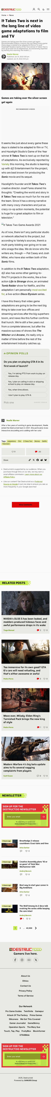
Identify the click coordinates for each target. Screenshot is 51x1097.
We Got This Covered (30, 1019)
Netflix (44, 441)
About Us (25, 976)
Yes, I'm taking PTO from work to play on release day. (26, 374)
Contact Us (25, 986)
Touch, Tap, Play (12, 1031)
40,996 (29, 928)
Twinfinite (28, 1011)
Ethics (25, 981)
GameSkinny (34, 1023)
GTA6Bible (24, 1035)
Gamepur (39, 1011)
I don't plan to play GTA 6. (19, 395)
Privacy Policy (32, 823)
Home (3, 15)
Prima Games (36, 1015)
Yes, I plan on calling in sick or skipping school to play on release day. (26, 382)
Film (19, 441)
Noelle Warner (12, 54)
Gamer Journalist (18, 1023)
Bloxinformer (39, 1031)
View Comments (25, 504)
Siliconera (13, 1019)
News (11, 15)
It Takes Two (28, 441)
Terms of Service (20, 823)
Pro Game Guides (13, 1011)
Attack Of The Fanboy (17, 1015)
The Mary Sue (33, 1027)
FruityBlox (26, 1031)
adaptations (12, 441)
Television (6, 444)
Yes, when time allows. (18, 389)
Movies (37, 441)
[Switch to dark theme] (43, 9)
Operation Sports (17, 1027)
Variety (5, 164)
